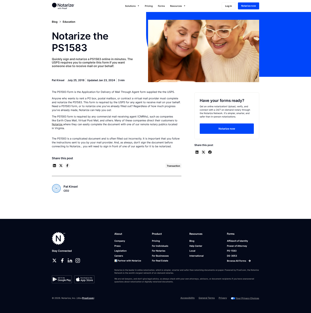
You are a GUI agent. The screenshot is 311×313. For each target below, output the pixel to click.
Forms (161, 6)
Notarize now (248, 5)
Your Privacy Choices (247, 298)
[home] (73, 6)
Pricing (149, 6)
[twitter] (60, 165)
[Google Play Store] (62, 279)
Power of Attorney (237, 245)
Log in (228, 6)
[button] (132, 6)
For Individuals (160, 245)
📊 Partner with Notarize (127, 260)
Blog (191, 240)
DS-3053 (232, 255)
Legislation (120, 250)
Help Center (195, 245)
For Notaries (158, 250)
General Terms (207, 297)
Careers (118, 255)
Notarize (57, 124)
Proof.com (88, 298)
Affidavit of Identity (237, 240)
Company (119, 240)
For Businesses (160, 255)
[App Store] (84, 279)
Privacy (223, 297)
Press (117, 245)
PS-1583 (231, 250)
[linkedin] (54, 165)
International (196, 255)
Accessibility (187, 297)
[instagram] (77, 260)
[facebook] (67, 165)
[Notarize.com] (58, 238)
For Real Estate (160, 260)
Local (192, 250)
